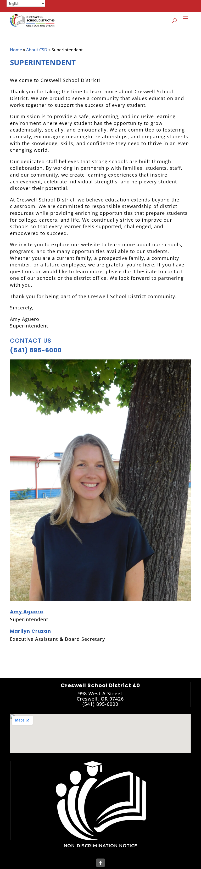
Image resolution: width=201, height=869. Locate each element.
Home (16, 50)
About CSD (36, 50)
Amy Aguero (26, 611)
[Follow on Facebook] (100, 863)
